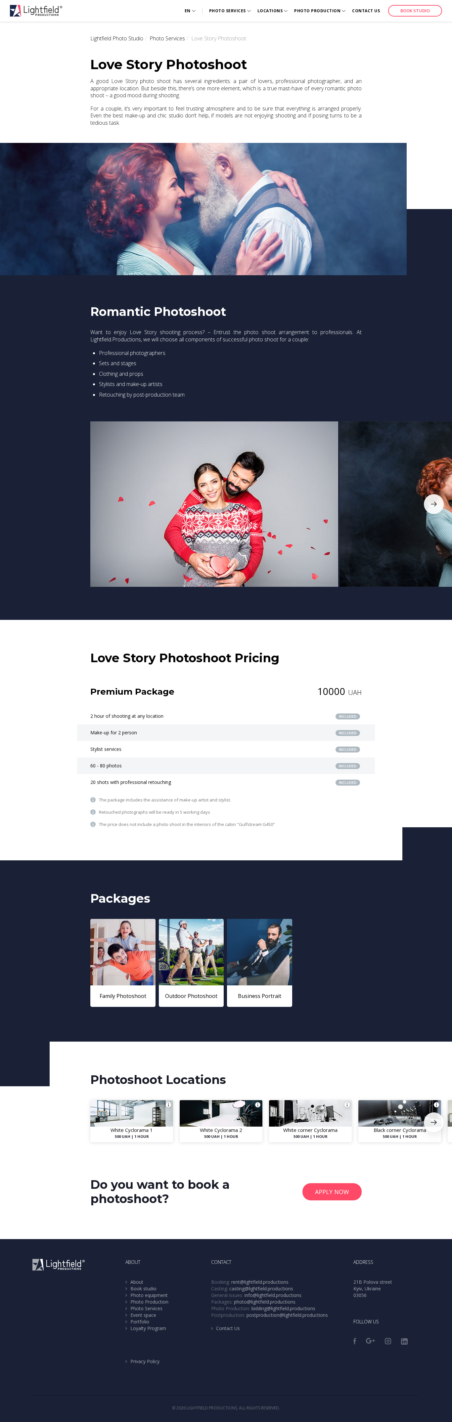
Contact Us (366, 11)
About (136, 1282)
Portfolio (139, 1321)
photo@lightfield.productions (264, 1302)
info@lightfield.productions (273, 1295)
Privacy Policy (144, 1361)
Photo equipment (149, 1295)
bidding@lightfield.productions (283, 1308)
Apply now (332, 1192)
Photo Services (227, 11)
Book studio (415, 11)
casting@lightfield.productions (261, 1288)
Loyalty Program (148, 1328)
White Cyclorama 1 (132, 1130)
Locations (270, 11)
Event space (143, 1315)
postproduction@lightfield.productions (287, 1315)
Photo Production (317, 11)
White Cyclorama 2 (221, 1130)
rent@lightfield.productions (260, 1282)
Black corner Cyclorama (400, 1130)
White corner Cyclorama (310, 1130)
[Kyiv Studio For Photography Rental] (36, 11)
